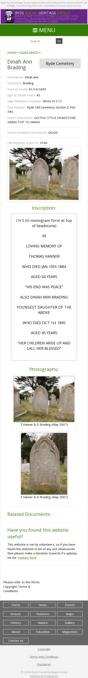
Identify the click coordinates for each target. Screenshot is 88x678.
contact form (27, 557)
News (43, 605)
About (16, 632)
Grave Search (28, 52)
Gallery (70, 623)
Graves (16, 614)
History (15, 623)
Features (42, 614)
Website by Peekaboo (44, 676)
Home (11, 52)
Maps (70, 614)
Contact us (15, 640)
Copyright (44, 649)
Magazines (69, 632)
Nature (43, 623)
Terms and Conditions (44, 657)
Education (43, 632)
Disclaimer (44, 664)
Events (70, 605)
